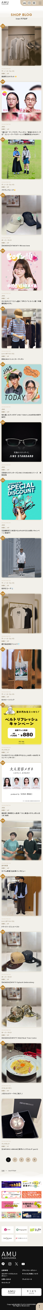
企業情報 (5, 1270)
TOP (3, 1170)
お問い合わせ (6, 1279)
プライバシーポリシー (29, 1270)
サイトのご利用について (30, 1274)
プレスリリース (27, 1279)
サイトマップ (6, 1283)
